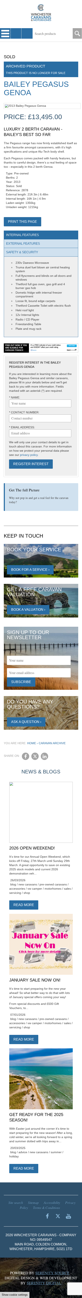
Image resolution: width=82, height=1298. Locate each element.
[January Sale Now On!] (41, 944)
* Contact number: (24, 412)
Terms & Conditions (46, 1207)
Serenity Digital (44, 1282)
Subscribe (21, 682)
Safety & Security (22, 252)
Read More (23, 905)
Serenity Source (52, 1272)
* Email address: (22, 427)
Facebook (25, 756)
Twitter (35, 756)
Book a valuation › (28, 609)
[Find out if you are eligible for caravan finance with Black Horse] (41, 348)
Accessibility (52, 1202)
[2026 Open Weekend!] (41, 812)
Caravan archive (52, 743)
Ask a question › (26, 722)
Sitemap (33, 1202)
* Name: (14, 397)
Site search (15, 1202)
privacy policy (29, 454)
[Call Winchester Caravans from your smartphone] (16, 33)
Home (31, 743)
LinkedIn (44, 756)
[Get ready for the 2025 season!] (41, 1079)
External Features (23, 243)
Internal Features (22, 235)
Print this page (22, 221)
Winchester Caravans (41, 12)
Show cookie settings (15, 1294)
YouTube (68, 1216)
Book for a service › (30, 569)
